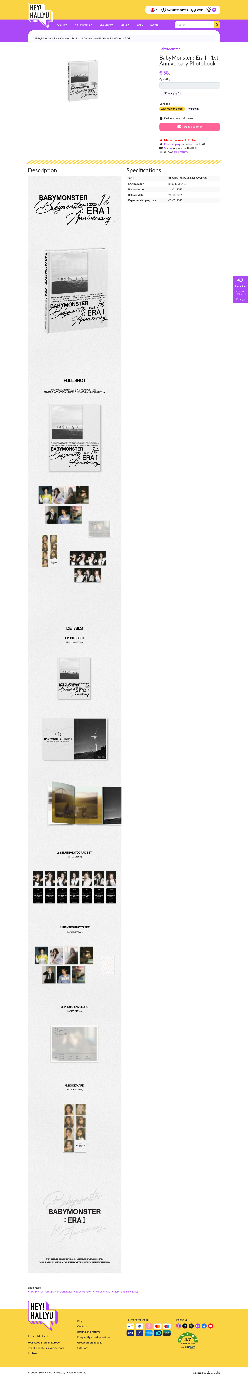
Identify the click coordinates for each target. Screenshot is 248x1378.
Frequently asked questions (93, 1337)
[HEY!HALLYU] (40, 15)
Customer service (177, 9)
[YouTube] (210, 1326)
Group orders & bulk (89, 1342)
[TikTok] (184, 1326)
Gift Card (82, 1348)
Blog (79, 1321)
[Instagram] (178, 1326)
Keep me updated (191, 127)
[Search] (217, 24)
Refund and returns (88, 1332)
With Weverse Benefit (172, 109)
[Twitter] (191, 1326)
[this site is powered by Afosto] (207, 1372)
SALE (134, 1291)
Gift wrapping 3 (172, 93)
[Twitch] (197, 1326)
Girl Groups (46, 1291)
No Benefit (193, 109)
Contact (82, 1326)
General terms (77, 1372)
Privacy (60, 1372)
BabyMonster (169, 49)
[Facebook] (204, 1326)
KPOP (33, 1291)
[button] (198, 1341)
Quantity (164, 79)
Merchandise (64, 1291)
